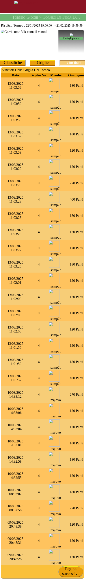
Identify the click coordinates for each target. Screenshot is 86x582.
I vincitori (72, 62)
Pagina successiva (70, 571)
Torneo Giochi (25, 17)
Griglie (43, 62)
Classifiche (13, 62)
